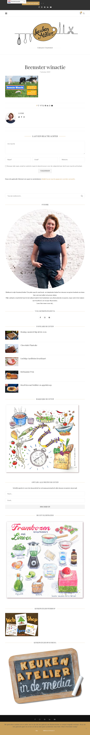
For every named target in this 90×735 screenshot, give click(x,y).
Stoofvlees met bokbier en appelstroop (36, 385)
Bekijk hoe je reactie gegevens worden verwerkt (58, 179)
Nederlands (15, 2)
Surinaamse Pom (27, 372)
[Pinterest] (44, 7)
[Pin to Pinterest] (45, 105)
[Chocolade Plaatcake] (11, 348)
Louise (21, 113)
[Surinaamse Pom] (11, 375)
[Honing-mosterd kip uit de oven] (11, 335)
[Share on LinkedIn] (47, 105)
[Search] (84, 13)
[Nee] (86, 728)
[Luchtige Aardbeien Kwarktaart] (11, 361)
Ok (37, 730)
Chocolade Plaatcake (29, 345)
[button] (41, 3)
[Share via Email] (52, 105)
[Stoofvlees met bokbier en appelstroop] (11, 388)
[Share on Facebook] (40, 105)
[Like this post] (38, 105)
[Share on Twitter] (43, 105)
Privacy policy (49, 730)
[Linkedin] (47, 7)
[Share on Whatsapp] (49, 105)
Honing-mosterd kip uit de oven (33, 332)
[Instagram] (41, 7)
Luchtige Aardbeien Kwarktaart (33, 358)
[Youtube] (50, 7)
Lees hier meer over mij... (45, 303)
